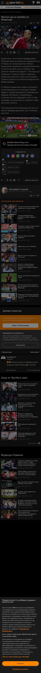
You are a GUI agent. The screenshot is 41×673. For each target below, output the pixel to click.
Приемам (20, 663)
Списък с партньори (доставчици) (15, 657)
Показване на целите (21, 669)
